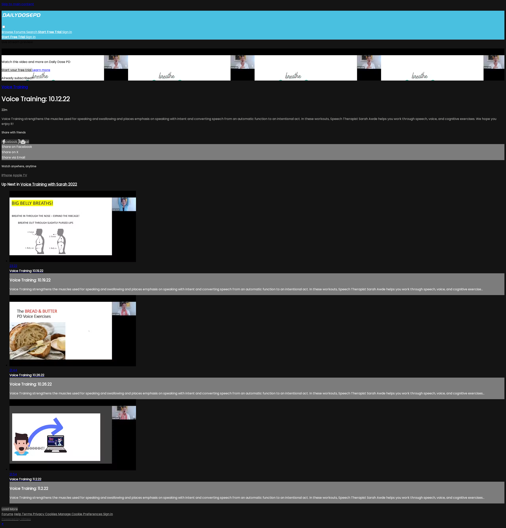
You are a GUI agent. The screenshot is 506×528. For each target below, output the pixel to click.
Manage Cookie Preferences (80, 514)
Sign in (67, 32)
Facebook (10, 141)
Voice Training (15, 87)
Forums (20, 32)
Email (25, 141)
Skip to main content (18, 4)
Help (18, 514)
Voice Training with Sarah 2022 (49, 184)
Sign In (31, 37)
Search (32, 32)
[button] (3, 27)
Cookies (51, 514)
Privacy (39, 514)
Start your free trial (17, 70)
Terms (27, 514)
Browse (8, 32)
